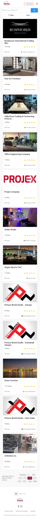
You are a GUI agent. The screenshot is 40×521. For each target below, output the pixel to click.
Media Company (30, 240)
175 (24, 481)
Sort (28, 15)
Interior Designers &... (29, 52)
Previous (23, 475)
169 (33, 475)
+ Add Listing (28, 4)
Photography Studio (29, 316)
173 (34, 478)
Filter (12, 15)
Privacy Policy (9, 511)
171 (25, 478)
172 (29, 478)
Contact (32, 511)
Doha (8, 52)
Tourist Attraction (30, 391)
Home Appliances (30, 467)
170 (20, 478)
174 (19, 481)
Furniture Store (30, 90)
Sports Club (31, 278)
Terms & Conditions (22, 511)
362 (30, 481)
